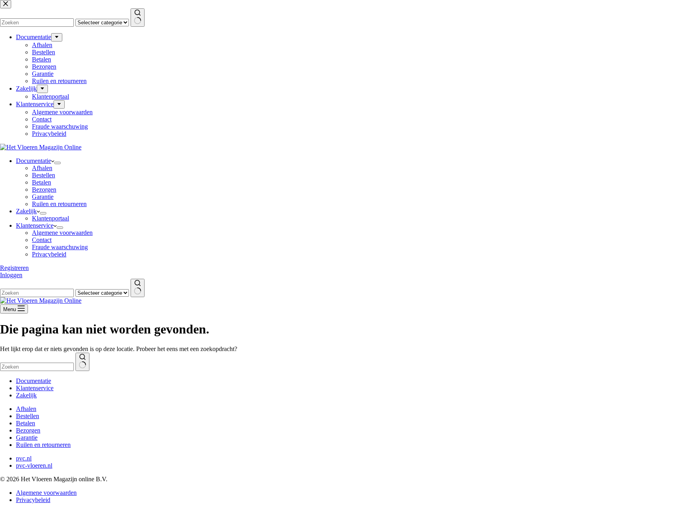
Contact (42, 239)
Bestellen (43, 175)
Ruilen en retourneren (59, 203)
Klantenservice (35, 225)
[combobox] (37, 293)
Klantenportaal (50, 218)
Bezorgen (44, 189)
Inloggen (11, 275)
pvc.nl (24, 458)
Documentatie (33, 160)
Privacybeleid (49, 254)
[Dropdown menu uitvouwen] (57, 163)
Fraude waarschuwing (60, 247)
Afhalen (42, 168)
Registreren (14, 267)
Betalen (41, 182)
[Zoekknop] (138, 288)
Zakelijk (26, 211)
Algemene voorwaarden (62, 232)
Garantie (43, 196)
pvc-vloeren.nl (34, 465)
